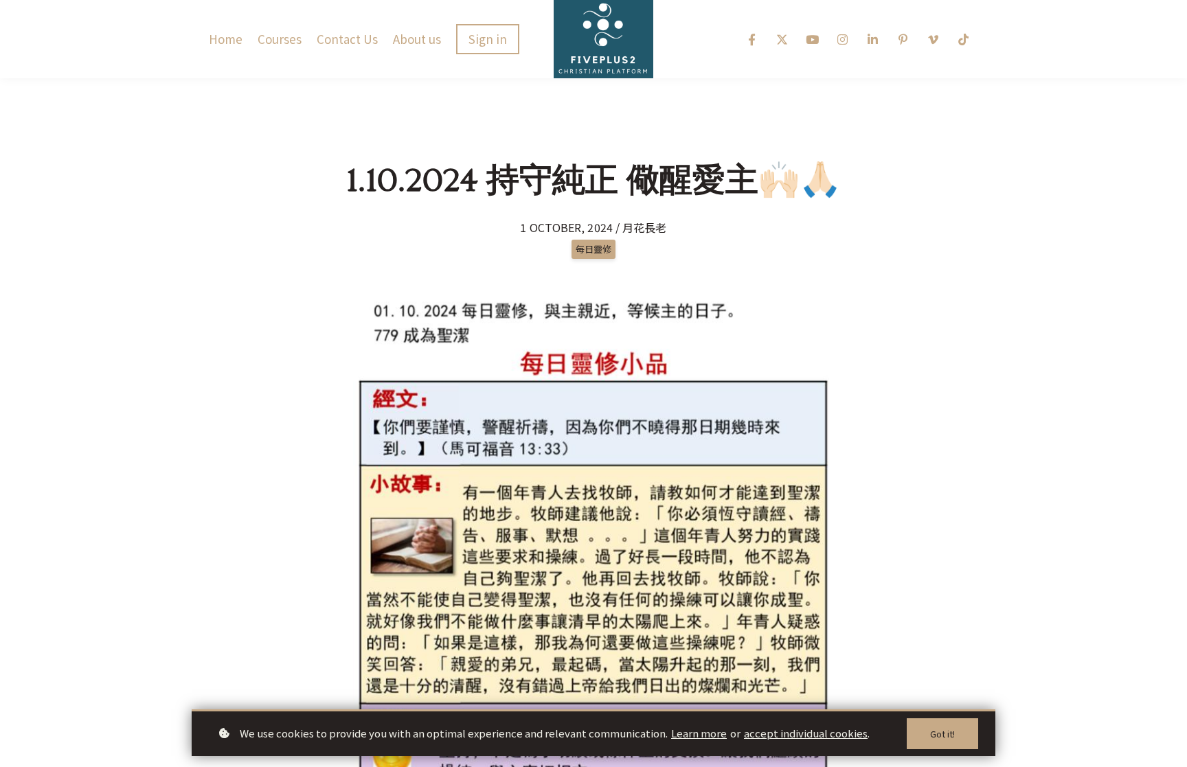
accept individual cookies (806, 733)
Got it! (942, 733)
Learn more (699, 733)
